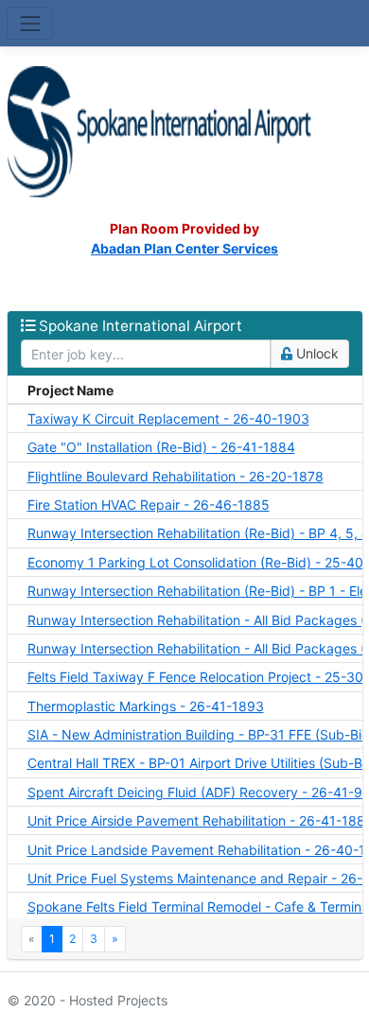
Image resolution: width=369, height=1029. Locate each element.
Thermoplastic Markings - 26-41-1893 (145, 706)
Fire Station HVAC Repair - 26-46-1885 (148, 505)
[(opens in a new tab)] (185, 131)
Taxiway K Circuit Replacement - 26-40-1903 (168, 418)
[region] (185, 647)
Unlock (315, 353)
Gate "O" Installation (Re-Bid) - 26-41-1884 (161, 447)
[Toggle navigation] (30, 23)
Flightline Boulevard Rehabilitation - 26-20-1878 (175, 476)
